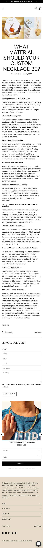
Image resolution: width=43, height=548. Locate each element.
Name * (5, 349)
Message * (6, 368)
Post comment (9, 394)
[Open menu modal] (3, 8)
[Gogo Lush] (21, 8)
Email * (4, 359)
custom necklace (34, 102)
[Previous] (6, 1)
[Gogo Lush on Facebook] (3, 533)
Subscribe (37, 526)
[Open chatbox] (38, 544)
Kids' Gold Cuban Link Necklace (21, 442)
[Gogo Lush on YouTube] (16, 533)
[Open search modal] (36, 8)
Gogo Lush (17, 540)
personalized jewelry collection (17, 318)
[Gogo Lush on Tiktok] (12, 533)
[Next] (36, 1)
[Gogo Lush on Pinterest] (6, 533)
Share (6, 325)
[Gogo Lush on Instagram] (9, 533)
